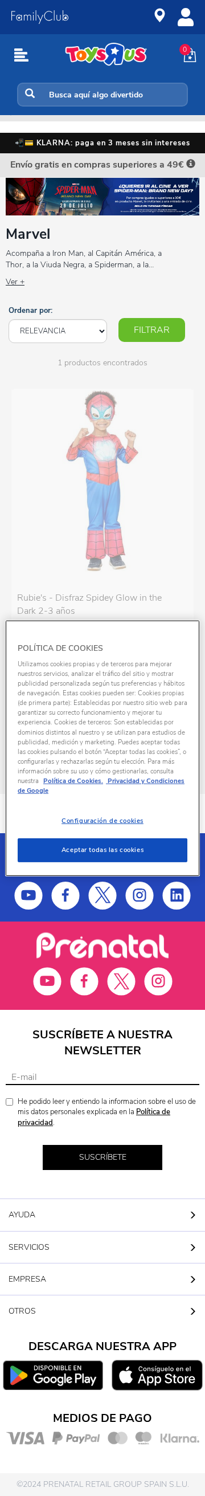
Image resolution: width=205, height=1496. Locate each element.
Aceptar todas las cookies (103, 849)
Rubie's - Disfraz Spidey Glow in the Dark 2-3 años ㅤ (89, 604)
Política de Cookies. (73, 780)
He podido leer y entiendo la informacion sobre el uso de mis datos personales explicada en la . (107, 1112)
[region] (102, 747)
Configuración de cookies (103, 820)
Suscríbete (102, 1157)
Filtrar (152, 330)
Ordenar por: (30, 310)
